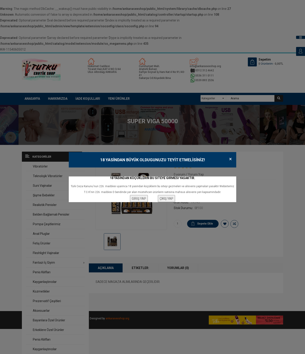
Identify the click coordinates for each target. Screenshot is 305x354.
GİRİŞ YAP (139, 198)
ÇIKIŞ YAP (166, 198)
